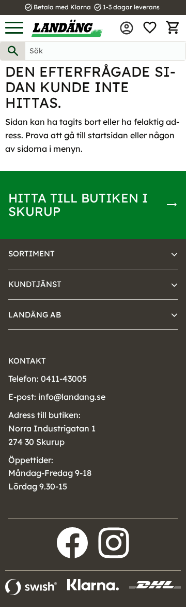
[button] (14, 28)
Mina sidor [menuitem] (126, 28)
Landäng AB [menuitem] (34, 315)
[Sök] (13, 51)
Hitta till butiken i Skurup (78, 204)
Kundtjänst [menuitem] (34, 284)
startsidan (108, 135)
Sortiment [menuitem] (31, 253)
